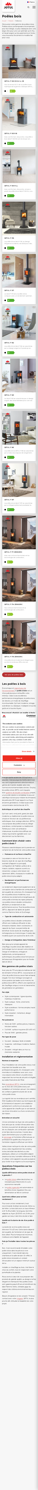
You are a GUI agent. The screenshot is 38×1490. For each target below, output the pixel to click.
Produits (10, 21)
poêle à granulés (13, 1187)
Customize (18, 765)
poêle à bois (11, 1179)
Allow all (19, 758)
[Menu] (34, 7)
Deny (19, 772)
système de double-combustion (18, 793)
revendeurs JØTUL (13, 1084)
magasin (20, 1298)
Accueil (4, 21)
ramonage (8, 1137)
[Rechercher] (28, 7)
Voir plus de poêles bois (14, 675)
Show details (26, 751)
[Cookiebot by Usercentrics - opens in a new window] (27, 716)
